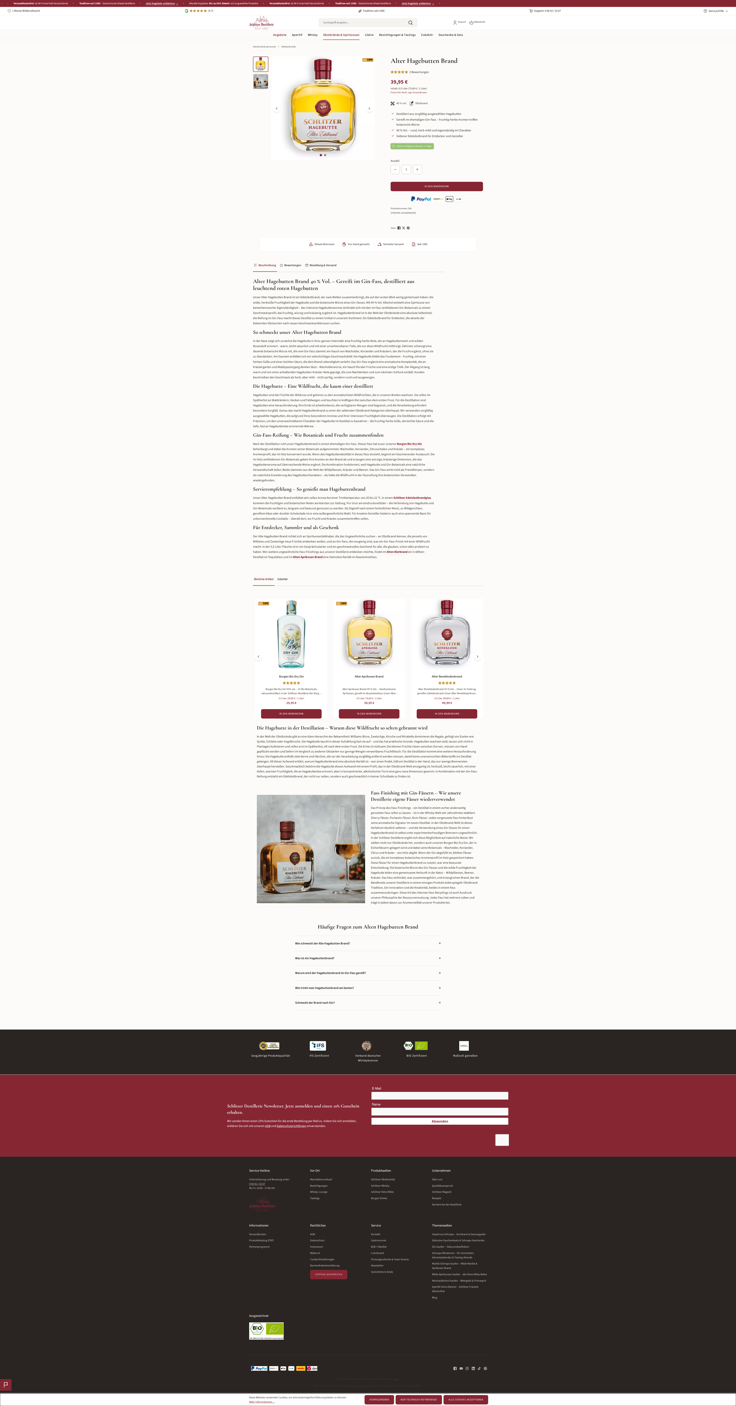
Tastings (315, 1198)
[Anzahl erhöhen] (417, 169)
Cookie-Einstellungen (322, 1259)
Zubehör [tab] (282, 579)
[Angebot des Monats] (6, 1385)
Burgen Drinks (379, 1198)
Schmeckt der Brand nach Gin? (368, 1003)
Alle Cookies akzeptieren (466, 1399)
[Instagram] (466, 1368)
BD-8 (397, 1379)
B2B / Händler (379, 1247)
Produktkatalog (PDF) (261, 1240)
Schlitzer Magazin (442, 1192)
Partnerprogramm (259, 1247)
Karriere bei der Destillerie (447, 1205)
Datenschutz (317, 1240)
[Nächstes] (369, 108)
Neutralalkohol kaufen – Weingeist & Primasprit (459, 1281)
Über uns (437, 1179)
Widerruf (315, 1253)
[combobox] (361, 22)
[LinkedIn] (472, 1368)
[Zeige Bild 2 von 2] (325, 155)
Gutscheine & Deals (382, 1272)
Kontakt (375, 1234)
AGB (267, 1126)
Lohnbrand (377, 1253)
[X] (404, 227)
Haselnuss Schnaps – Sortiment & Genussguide (458, 1234)
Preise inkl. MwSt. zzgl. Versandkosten (409, 92)
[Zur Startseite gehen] (261, 22)
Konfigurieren (379, 1399)
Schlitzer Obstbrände (383, 1179)
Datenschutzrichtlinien (291, 1126)
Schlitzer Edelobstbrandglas (412, 498)
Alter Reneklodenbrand (447, 677)
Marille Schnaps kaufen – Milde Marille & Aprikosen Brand (454, 1266)
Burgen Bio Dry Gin (409, 444)
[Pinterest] (408, 227)
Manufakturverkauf (321, 1179)
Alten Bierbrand (397, 552)
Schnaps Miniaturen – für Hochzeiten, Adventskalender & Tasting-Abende (453, 1255)
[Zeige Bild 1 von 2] (321, 155)
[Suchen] (410, 22)
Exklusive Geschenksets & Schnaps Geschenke (458, 1240)
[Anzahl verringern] (395, 169)
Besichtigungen (319, 1186)
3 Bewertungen (419, 72)
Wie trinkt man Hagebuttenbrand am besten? (368, 988)
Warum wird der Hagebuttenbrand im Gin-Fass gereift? (368, 973)
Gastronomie (378, 1240)
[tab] (265, 265)
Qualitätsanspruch (442, 1186)
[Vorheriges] (276, 108)
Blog (434, 1298)
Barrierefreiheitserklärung (324, 1266)
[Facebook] (399, 227)
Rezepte (436, 1198)
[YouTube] (460, 1368)
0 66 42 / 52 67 (257, 1184)
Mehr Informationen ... (261, 1402)
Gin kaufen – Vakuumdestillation (450, 1247)
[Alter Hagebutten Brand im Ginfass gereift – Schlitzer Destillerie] (323, 108)
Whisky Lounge (318, 1192)
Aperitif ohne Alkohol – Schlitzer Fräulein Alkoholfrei (455, 1289)
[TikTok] (478, 1368)
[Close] (731, 3)
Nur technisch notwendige (419, 1399)
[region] (314, 108)
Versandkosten (257, 1234)
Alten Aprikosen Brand (308, 557)
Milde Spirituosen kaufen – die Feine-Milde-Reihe (459, 1274)
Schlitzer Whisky (380, 1186)
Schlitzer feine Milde (382, 1192)
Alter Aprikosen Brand (369, 677)
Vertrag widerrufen (328, 1274)
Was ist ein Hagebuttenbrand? (368, 958)
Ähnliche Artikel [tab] (264, 579)
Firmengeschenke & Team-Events (390, 1259)
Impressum (316, 1247)
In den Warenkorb (437, 186)
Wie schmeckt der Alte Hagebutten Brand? (368, 943)
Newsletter (377, 1266)
